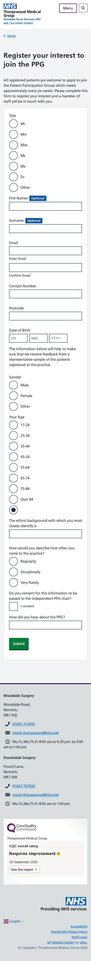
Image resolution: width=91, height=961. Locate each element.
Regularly (28, 561)
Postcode (16, 308)
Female (26, 396)
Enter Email (17, 259)
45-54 (25, 457)
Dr (23, 177)
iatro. (83, 942)
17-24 (25, 425)
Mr (23, 124)
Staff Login (79, 937)
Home (11, 36)
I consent (27, 606)
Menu (68, 8)
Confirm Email (19, 275)
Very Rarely (30, 582)
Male (25, 385)
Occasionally (30, 572)
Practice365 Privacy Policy (69, 932)
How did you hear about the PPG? (37, 617)
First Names (26, 198)
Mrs (24, 134)
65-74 (25, 478)
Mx (23, 166)
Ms (23, 155)
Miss (24, 145)
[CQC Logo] (22, 831)
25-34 (25, 435)
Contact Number (22, 286)
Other (25, 187)
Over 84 (27, 499)
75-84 (25, 488)
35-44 (25, 446)
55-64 (25, 467)
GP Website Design (60, 942)
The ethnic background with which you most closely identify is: (45, 523)
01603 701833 (23, 724)
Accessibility (78, 926)
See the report (22, 869)
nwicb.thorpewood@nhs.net (35, 733)
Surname (24, 220)
